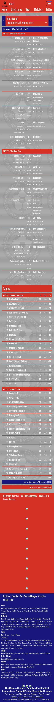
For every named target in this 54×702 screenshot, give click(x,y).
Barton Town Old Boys (17, 339)
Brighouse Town (15, 325)
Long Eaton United (40, 49)
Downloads (5, 667)
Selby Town (20, 93)
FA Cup (42, 622)
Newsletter (22, 667)
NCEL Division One (12, 151)
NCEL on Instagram (23, 672)
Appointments (19, 659)
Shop (3, 672)
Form (18, 635)
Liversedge (37, 136)
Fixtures (10, 608)
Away (13, 635)
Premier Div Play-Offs (42, 640)
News (28, 9)
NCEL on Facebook (38, 672)
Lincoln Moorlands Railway (40, 40)
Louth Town (37, 155)
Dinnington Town (18, 177)
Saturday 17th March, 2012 (15, 29)
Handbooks (47, 664)
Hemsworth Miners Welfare (17, 231)
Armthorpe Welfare (40, 82)
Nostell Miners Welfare (18, 361)
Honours (14, 667)
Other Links (14, 678)
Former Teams (45, 654)
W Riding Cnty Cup (24, 627)
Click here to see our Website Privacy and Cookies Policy (27, 699)
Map (26, 654)
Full (2, 635)
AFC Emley (37, 217)
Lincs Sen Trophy (22, 624)
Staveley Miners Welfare (18, 110)
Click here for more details (40, 487)
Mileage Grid (34, 654)
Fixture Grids (44, 627)
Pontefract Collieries (41, 261)
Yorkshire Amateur (17, 272)
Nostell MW (37, 93)
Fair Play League (17, 640)
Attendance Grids (7, 630)
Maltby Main (20, 71)
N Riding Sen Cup (36, 624)
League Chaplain (20, 664)
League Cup (34, 622)
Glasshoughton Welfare (18, 406)
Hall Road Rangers (18, 60)
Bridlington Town (18, 49)
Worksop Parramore (40, 189)
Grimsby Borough (18, 200)
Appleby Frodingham (17, 477)
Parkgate (36, 108)
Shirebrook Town (39, 246)
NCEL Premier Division (14, 33)
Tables (49, 9)
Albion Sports (19, 155)
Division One (38, 608)
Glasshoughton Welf (17, 189)
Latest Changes (7, 659)
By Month (28, 619)
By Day (13, 619)
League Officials (7, 664)
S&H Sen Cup (11, 627)
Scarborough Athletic (41, 60)
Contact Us (32, 664)
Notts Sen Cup (42, 646)
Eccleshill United (39, 229)
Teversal (36, 200)
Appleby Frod (20, 166)
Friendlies (35, 627)
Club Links (5, 678)
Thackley (21, 122)
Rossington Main (18, 246)
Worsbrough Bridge (17, 261)
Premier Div (37, 619)
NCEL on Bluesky (17, 675)
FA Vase (49, 622)
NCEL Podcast (37, 611)
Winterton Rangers (17, 136)
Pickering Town (39, 122)
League (16, 608)
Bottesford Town (39, 272)
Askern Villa (37, 166)
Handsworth (37, 177)
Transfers (27, 611)
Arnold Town (20, 38)
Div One (12, 622)
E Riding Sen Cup (8, 624)
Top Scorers (5, 640)
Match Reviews (17, 611)
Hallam (22, 217)
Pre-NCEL (30, 667)
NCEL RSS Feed (45, 675)
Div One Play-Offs (22, 622)
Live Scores (16, 9)
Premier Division (27, 608)
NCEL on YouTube (31, 675)
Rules (39, 664)
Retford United (19, 82)
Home (4, 9)
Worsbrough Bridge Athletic (20, 424)
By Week (20, 619)
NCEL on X (10, 672)
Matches (38, 9)
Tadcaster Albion (39, 71)
